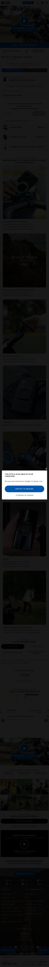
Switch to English (24, 489)
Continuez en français (24, 495)
